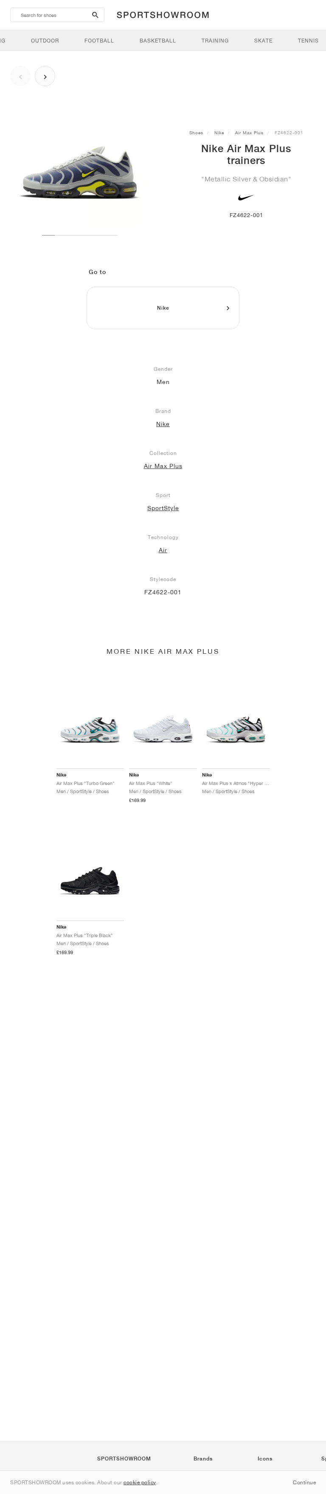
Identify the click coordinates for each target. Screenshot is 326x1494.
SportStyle (163, 508)
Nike (219, 132)
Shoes (196, 132)
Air (163, 550)
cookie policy (140, 1482)
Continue (304, 1482)
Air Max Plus (249, 132)
